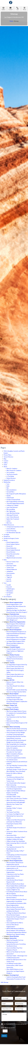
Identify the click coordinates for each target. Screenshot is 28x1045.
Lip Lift (8, 594)
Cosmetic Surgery (15, 647)
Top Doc (12, 662)
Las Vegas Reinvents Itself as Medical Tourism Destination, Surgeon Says (14, 658)
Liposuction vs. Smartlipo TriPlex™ (15, 837)
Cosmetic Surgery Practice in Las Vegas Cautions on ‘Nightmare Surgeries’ (15, 651)
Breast (5, 540)
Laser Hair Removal (11, 507)
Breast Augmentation (12, 542)
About (5, 466)
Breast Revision (10, 552)
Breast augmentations (16, 602)
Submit (4, 1036)
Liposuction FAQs (11, 835)
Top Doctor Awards (11, 474)
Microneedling (10, 509)
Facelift (8, 585)
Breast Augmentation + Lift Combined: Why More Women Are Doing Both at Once (16, 606)
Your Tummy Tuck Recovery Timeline (16, 798)
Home (11, 21)
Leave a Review (10, 528)
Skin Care (9, 523)
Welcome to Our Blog (12, 721)
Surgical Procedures (9, 480)
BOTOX (12, 680)
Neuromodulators (11, 490)
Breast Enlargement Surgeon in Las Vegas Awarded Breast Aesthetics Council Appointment (16, 633)
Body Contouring (15, 726)
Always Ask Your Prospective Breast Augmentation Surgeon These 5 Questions (16, 919)
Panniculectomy (14, 614)
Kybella (8, 495)
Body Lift (9, 575)
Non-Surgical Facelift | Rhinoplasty (16, 494)
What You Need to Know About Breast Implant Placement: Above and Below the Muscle (15, 909)
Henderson (7, 536)
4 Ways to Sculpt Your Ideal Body (15, 841)
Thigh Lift (9, 577)
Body (7, 486)
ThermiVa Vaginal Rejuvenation (15, 503)
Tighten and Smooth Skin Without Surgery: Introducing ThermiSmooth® (15, 792)
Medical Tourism (14, 655)
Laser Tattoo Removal (12, 517)
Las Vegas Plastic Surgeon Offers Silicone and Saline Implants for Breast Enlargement (15, 643)
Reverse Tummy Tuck (12, 561)
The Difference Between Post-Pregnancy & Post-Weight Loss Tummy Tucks (15, 779)
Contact (6, 461)
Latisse (8, 521)
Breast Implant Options (13, 544)
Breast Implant (14, 693)
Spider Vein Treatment (12, 519)
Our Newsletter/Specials (13, 532)
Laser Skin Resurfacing (12, 513)
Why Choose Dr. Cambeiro (13, 470)
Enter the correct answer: (8, 1027)
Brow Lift (9, 587)
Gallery (6, 462)
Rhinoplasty (9, 591)
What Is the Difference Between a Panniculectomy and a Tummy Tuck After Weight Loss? (16, 618)
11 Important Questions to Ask (15, 526)
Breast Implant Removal (13, 550)
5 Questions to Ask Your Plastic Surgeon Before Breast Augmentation (15, 876)
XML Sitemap (4, 982)
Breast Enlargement (15, 629)
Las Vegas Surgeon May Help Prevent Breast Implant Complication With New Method (16, 701)
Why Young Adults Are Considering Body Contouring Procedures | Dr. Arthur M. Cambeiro (16, 746)
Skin (7, 488)
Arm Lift (8, 579)
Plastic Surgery (14, 709)
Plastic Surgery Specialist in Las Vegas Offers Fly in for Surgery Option (15, 670)
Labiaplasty (9, 571)
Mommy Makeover (11, 569)
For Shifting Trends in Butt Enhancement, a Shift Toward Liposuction (14, 965)
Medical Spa (7, 482)
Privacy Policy (7, 455)
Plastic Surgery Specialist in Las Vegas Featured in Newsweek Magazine (15, 676)
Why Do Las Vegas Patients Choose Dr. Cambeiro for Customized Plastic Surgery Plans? (16, 713)
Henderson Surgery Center (11, 538)
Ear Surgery (9, 592)
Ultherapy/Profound (12, 515)
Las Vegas (6, 534)
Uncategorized (14, 975)
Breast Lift (9, 546)
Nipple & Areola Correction (14, 558)
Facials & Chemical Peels (13, 499)
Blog (5, 459)
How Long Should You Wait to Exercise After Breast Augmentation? (14, 924)
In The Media (10, 476)
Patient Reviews (11, 478)
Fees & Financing (11, 530)
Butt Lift (8, 581)
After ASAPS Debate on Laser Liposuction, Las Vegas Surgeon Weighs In (15, 971)
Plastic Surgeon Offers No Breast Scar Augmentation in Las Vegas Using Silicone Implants (15, 625)
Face (7, 484)
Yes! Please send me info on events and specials (15, 1024)
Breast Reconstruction (12, 554)
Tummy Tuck (10, 567)
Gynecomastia (10, 573)
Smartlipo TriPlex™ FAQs (13, 796)
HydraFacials (10, 497)
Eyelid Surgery (10, 589)
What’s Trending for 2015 (13, 858)
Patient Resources (9, 525)
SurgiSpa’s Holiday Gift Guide (14, 839)
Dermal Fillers (10, 492)
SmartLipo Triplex (11, 565)
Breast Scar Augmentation (17, 622)
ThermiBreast (10, 556)
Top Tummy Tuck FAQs (12, 812)
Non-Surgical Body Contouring (15, 501)
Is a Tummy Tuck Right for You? (15, 814)
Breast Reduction (11, 548)
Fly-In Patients (8, 596)
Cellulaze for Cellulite (12, 505)
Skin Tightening (10, 511)
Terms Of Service (8, 457)
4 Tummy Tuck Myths (12, 707)
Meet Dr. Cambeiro (11, 468)
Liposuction (9, 563)
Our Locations (10, 472)
